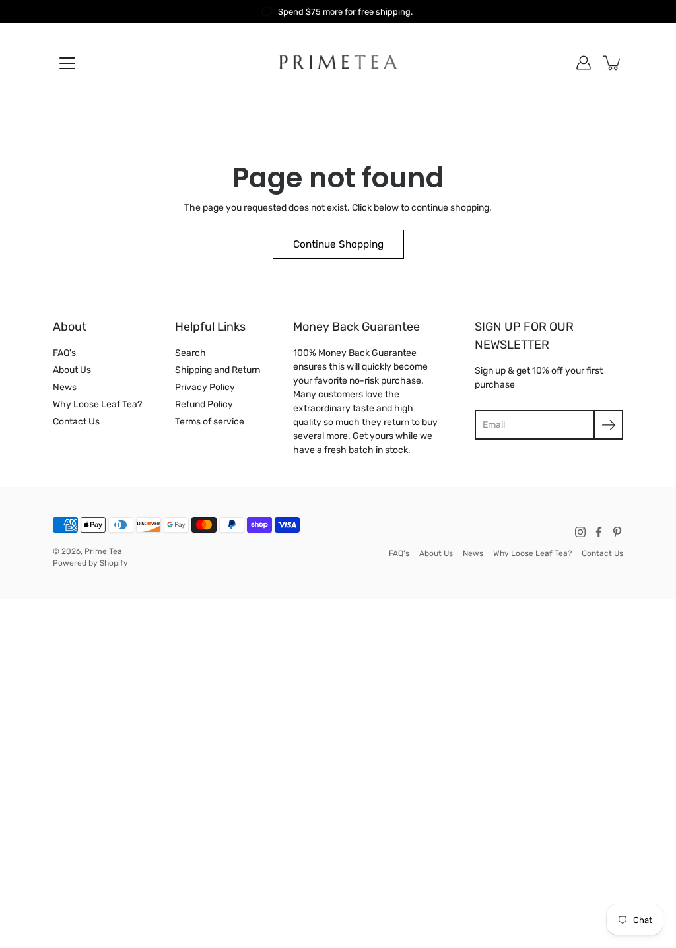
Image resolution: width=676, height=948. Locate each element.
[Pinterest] (617, 532)
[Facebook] (599, 532)
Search (190, 352)
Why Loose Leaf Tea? (97, 404)
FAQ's (64, 352)
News (65, 387)
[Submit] (608, 425)
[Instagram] (580, 532)
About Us (72, 370)
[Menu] (67, 63)
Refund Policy (204, 404)
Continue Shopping (338, 244)
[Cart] (612, 62)
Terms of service (209, 421)
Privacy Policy (205, 387)
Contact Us (76, 421)
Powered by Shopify (90, 563)
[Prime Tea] (338, 63)
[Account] (583, 62)
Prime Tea (103, 551)
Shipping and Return (217, 370)
